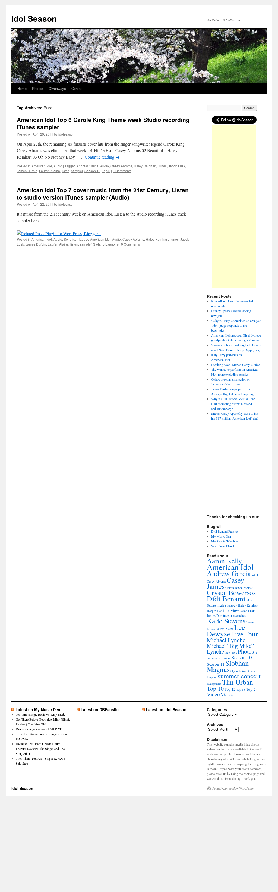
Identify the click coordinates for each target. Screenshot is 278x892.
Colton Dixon (234, 587)
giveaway (231, 605)
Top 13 (240, 689)
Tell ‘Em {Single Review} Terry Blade (40, 714)
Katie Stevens (226, 620)
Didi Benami (226, 598)
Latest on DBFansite (100, 709)
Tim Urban (237, 682)
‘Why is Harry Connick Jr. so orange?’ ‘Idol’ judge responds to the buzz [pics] (236, 325)
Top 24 (252, 689)
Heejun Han (214, 610)
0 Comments (122, 170)
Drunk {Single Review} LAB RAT (38, 729)
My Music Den (221, 536)
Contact (77, 88)
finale (220, 605)
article (255, 575)
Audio (57, 166)
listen (66, 170)
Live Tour (244, 633)
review (225, 657)
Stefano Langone (106, 244)
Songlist (70, 239)
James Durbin (27, 170)
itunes (162, 166)
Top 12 (230, 689)
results (216, 658)
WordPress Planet (222, 546)
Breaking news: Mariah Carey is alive (235, 364)
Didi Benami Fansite (224, 531)
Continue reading (102, 157)
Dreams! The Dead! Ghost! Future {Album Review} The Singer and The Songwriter (40, 749)
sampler (77, 170)
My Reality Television (225, 541)
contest (248, 587)
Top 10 (215, 688)
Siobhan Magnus (228, 666)
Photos (37, 88)
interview (231, 610)
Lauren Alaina (49, 170)
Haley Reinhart (145, 166)
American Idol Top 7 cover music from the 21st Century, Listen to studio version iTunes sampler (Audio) (103, 193)
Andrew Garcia (88, 166)
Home (22, 88)
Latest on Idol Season (166, 709)
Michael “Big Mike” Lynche (230, 648)
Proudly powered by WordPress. (233, 788)
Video (213, 694)
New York (231, 652)
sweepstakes (214, 684)
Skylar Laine (238, 671)
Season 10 (92, 170)
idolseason (66, 134)
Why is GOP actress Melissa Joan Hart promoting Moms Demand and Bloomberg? (233, 404)
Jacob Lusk (176, 166)
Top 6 (106, 170)
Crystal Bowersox (231, 592)
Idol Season (34, 18)
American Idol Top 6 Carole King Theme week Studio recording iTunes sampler (103, 123)
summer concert (239, 675)
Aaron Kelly (224, 560)
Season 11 (216, 664)
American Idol (41, 166)
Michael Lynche (226, 640)
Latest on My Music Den (37, 709)
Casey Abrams (121, 166)
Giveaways (57, 88)
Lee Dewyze (226, 630)
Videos (227, 695)
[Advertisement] (234, 206)
